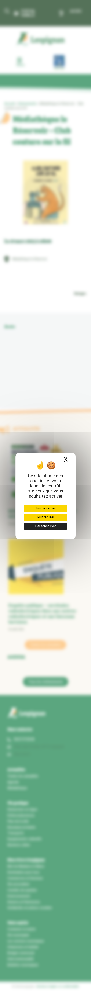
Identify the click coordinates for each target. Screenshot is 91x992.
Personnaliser (45, 526)
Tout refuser (45, 517)
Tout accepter (45, 508)
